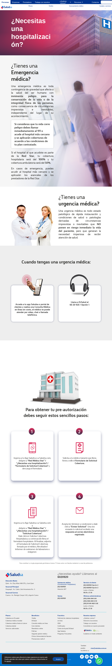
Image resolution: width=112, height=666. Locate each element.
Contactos (95, 2)
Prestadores (27, 2)
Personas (5, 2)
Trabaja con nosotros (42, 2)
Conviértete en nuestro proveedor (93, 626)
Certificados (61, 626)
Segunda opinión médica (39, 634)
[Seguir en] (96, 657)
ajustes (9, 661)
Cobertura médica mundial (14, 621)
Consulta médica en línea (40, 623)
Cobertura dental (11, 626)
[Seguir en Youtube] (92, 657)
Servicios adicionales (12, 628)
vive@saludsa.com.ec (98, 648)
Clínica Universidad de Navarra (41, 636)
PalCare (34, 631)
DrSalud (34, 621)
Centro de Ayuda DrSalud (66, 628)
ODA (59, 623)
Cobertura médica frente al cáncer (16, 623)
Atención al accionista (90, 621)
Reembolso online (37, 628)
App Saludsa (62, 631)
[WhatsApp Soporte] (99, 661)
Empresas (16, 2)
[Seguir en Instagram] (87, 657)
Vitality (34, 618)
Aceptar (58, 659)
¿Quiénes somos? (89, 618)
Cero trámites (36, 626)
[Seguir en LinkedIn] (90, 661)
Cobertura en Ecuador (12, 618)
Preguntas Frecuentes (65, 634)
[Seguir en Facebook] (82, 657)
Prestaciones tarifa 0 (38, 639)
